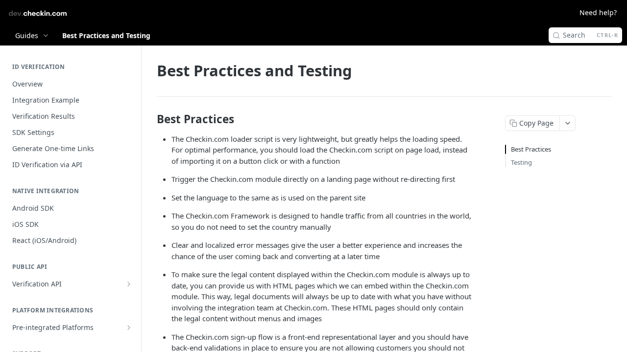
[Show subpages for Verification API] (129, 284)
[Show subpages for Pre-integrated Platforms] (129, 327)
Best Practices (531, 149)
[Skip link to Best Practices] (150, 119)
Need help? (598, 12)
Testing (521, 162)
